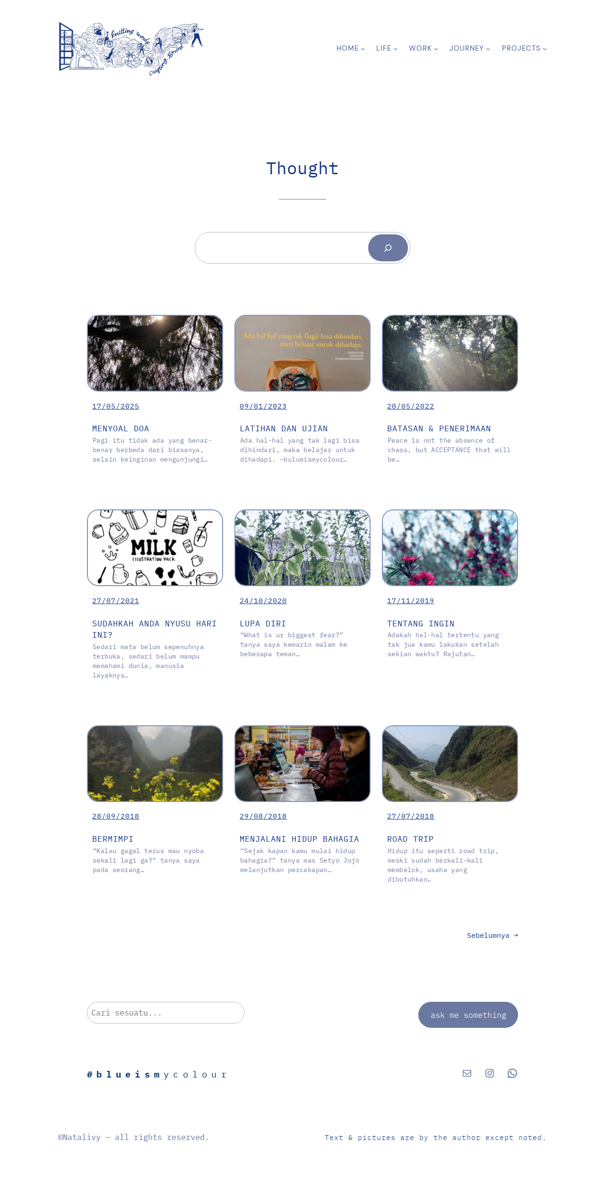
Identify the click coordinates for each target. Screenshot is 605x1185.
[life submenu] (395, 48)
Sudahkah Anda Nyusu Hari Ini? (154, 629)
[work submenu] (436, 48)
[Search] (388, 247)
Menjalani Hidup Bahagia (299, 838)
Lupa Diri (263, 623)
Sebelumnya (492, 935)
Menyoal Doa (120, 428)
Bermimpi (113, 838)
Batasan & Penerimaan (439, 428)
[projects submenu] (545, 48)
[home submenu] (363, 48)
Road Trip (410, 838)
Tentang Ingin (421, 623)
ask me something (468, 1014)
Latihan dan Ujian (284, 428)
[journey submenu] (488, 48)
